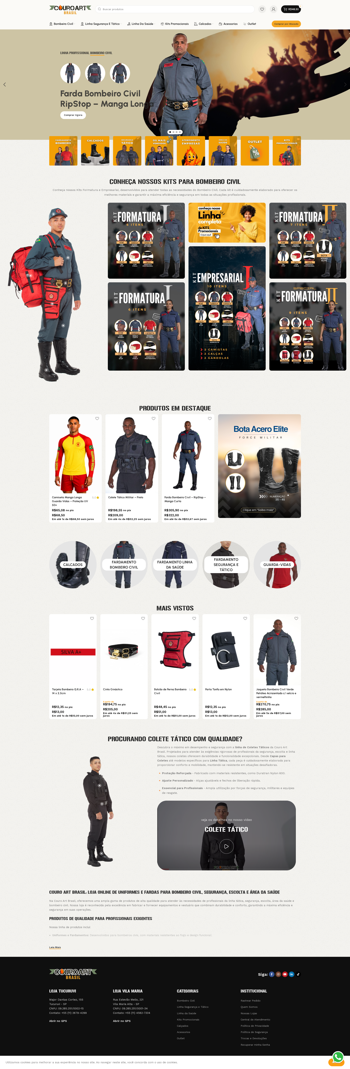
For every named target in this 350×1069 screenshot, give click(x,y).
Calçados (182, 1025)
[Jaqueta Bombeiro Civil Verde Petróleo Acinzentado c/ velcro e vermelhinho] (277, 649)
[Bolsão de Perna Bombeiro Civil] (175, 649)
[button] (4, 84)
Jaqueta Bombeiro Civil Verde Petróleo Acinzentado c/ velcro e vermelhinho (276, 693)
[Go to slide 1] (170, 132)
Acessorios (183, 1032)
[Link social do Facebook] (271, 974)
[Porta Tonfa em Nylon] (226, 649)
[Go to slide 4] (180, 132)
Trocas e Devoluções (254, 1038)
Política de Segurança (254, 1032)
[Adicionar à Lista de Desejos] (97, 418)
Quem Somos (249, 1006)
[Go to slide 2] (173, 132)
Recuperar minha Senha (255, 1044)
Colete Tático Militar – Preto (125, 497)
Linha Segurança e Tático (193, 1006)
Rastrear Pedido (251, 1000)
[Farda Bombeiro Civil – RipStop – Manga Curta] (188, 453)
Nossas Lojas (249, 1013)
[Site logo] (70, 9)
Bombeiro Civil (186, 1000)
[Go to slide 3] (176, 132)
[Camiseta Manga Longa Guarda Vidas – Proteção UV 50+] (75, 453)
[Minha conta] (273, 9)
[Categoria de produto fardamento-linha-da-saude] (175, 564)
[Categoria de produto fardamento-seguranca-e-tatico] (226, 564)
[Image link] (146, 240)
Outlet (181, 1038)
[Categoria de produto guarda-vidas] (277, 564)
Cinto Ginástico (112, 689)
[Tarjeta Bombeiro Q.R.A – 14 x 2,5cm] (73, 649)
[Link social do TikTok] (298, 974)
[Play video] (226, 846)
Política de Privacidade (255, 1025)
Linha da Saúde (186, 1013)
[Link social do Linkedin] (291, 974)
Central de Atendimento (255, 1019)
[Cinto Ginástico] (124, 649)
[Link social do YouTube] (285, 974)
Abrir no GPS (58, 1021)
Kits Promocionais (188, 1019)
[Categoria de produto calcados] (73, 564)
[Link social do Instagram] (278, 974)
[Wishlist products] (262, 9)
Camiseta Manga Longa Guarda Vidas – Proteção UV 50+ (70, 501)
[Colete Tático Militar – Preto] (131, 453)
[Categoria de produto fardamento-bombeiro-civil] (124, 564)
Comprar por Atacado (286, 24)
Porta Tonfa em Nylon (218, 689)
